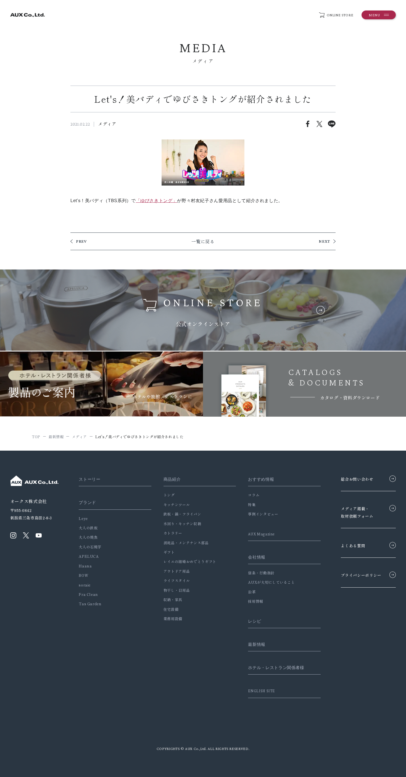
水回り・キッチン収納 (182, 523)
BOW (83, 575)
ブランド (87, 502)
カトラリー (173, 533)
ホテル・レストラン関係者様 (276, 667)
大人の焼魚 (88, 537)
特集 (251, 504)
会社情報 (256, 557)
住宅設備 (171, 609)
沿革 (251, 591)
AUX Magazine (261, 534)
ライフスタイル (177, 580)
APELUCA (89, 556)
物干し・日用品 (177, 590)
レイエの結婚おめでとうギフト (190, 561)
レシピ (254, 621)
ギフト (169, 552)
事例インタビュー (263, 514)
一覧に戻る (202, 241)
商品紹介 (172, 479)
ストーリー (89, 479)
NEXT (324, 241)
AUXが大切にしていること (271, 582)
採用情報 (255, 601)
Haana (85, 566)
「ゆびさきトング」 (156, 200)
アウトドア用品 (177, 571)
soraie (85, 585)
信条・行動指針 (261, 572)
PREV (81, 241)
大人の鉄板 (88, 527)
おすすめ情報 (261, 479)
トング (169, 495)
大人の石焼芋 (90, 546)
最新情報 (256, 644)
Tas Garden (90, 603)
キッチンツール (177, 504)
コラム (253, 495)
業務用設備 (173, 618)
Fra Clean (88, 594)
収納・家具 (173, 599)
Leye (83, 518)
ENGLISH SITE (261, 691)
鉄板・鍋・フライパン (182, 514)
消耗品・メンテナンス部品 (186, 542)
